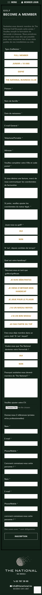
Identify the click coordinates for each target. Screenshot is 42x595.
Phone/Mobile (10, 451)
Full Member (21, 55)
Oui (21, 231)
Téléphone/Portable (13, 138)
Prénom (8, 89)
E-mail (7, 439)
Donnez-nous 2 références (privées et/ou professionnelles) (19, 417)
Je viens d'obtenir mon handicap (21, 290)
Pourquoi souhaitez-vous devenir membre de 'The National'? (18, 374)
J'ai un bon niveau (21, 316)
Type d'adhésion (12, 49)
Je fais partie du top (21, 324)
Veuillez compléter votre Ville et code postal (20, 164)
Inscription (21, 536)
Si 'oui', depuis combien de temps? (19, 248)
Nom (6, 426)
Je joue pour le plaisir (21, 299)
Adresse (8, 150)
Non (21, 239)
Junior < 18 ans (21, 63)
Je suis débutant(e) (21, 280)
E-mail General (11, 126)
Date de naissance (12, 113)
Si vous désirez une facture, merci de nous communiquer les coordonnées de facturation (20, 181)
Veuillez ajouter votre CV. (15, 402)
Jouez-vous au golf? (14, 225)
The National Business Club (21, 80)
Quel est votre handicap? (15, 260)
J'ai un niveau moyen (21, 308)
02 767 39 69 (22, 581)
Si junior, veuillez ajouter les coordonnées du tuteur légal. (17, 205)
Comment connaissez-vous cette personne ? (18, 465)
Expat (21, 71)
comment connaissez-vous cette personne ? (18, 518)
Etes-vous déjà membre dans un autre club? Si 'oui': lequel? (18, 334)
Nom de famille (11, 101)
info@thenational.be (22, 586)
